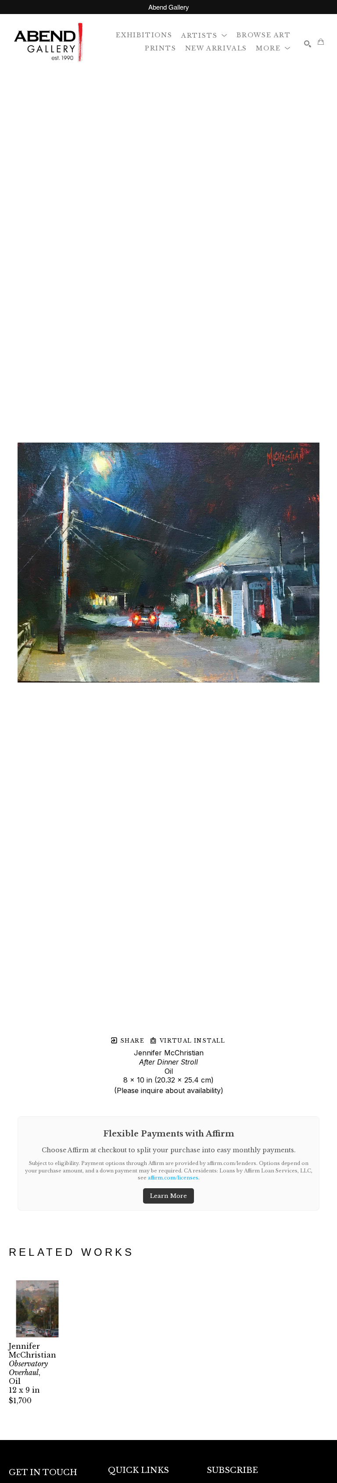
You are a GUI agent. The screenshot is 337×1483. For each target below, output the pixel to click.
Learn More (168, 1196)
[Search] (307, 43)
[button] (204, 35)
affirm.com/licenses (173, 1178)
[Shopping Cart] (321, 41)
